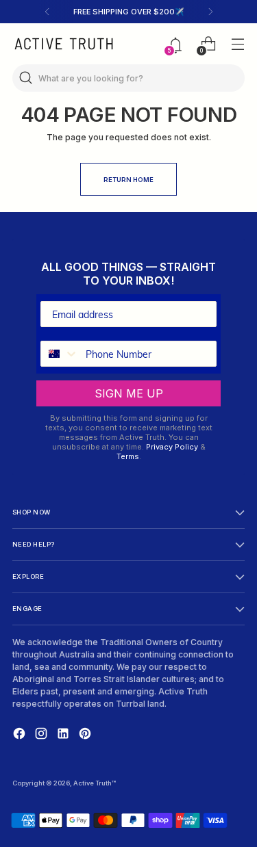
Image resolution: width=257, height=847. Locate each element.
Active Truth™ (94, 783)
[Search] (26, 78)
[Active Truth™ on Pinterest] (86, 735)
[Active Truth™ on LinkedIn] (64, 735)
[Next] (210, 11)
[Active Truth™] (63, 44)
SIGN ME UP (129, 393)
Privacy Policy (172, 447)
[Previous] (47, 11)
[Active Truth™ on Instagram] (42, 735)
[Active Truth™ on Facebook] (20, 735)
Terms (128, 456)
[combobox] (60, 353)
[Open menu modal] (237, 44)
